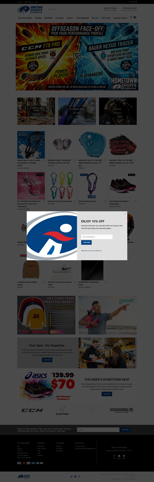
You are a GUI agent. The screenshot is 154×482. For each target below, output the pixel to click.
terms (100, 250)
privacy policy (91, 250)
